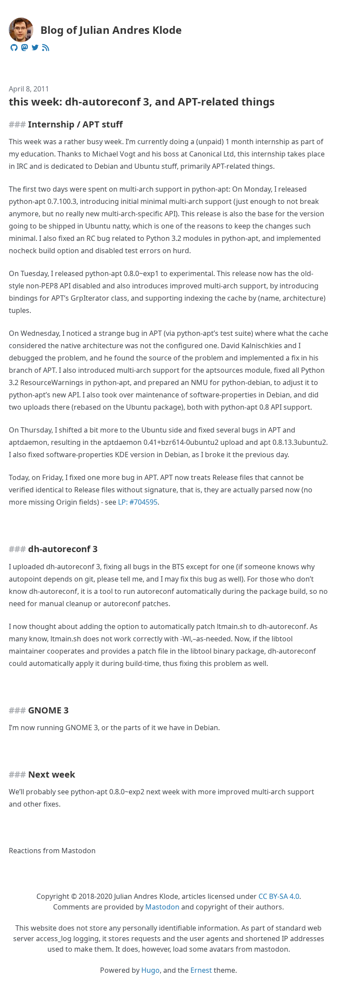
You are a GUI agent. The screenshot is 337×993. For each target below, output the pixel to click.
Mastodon (162, 907)
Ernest (201, 970)
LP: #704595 (138, 502)
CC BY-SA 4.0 (278, 896)
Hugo (150, 970)
